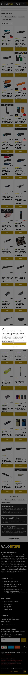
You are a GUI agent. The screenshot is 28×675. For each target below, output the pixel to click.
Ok (14, 343)
